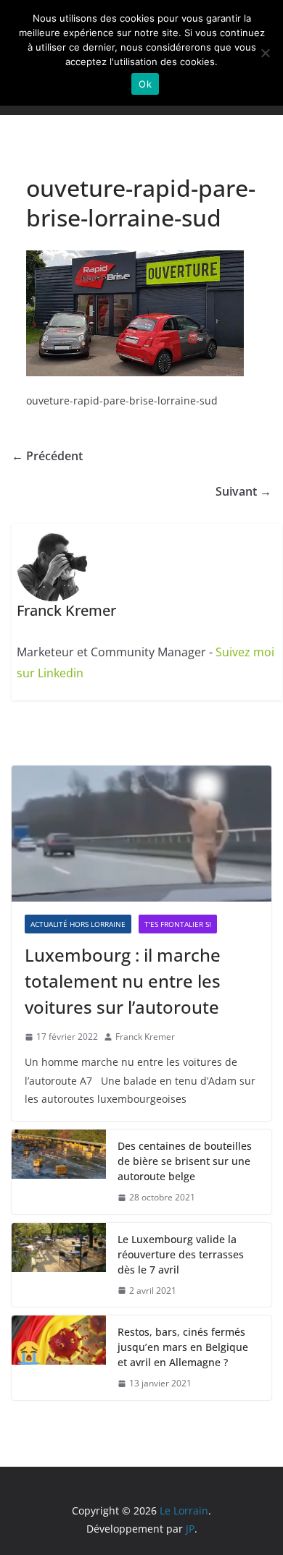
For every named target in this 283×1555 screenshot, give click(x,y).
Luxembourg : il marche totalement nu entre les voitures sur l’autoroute (123, 981)
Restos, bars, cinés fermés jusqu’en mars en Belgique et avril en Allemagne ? (183, 1347)
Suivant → (243, 491)
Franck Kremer (145, 1036)
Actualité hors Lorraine (78, 924)
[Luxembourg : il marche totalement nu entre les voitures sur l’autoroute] (141, 834)
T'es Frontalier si (177, 924)
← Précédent (47, 456)
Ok (145, 84)
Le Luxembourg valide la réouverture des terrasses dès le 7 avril (181, 1254)
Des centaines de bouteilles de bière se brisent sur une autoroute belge (185, 1161)
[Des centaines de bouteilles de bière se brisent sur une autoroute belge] (59, 1172)
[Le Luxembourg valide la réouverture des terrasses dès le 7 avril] (59, 1265)
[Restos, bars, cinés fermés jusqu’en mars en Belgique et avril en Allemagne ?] (59, 1357)
